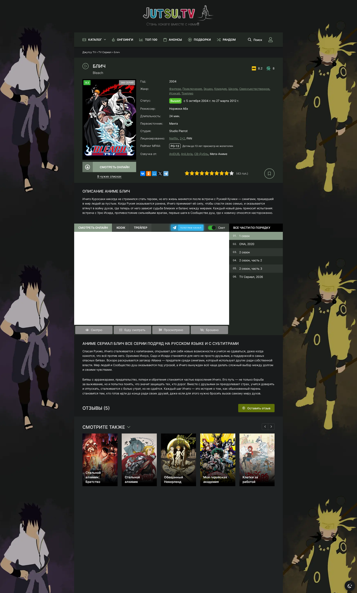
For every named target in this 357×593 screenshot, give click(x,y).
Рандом (229, 39)
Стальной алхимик (132, 479)
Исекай (174, 93)
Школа (233, 88)
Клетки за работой (250, 479)
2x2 (182, 138)
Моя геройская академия (215, 479)
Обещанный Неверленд (173, 479)
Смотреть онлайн (114, 167)
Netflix (173, 138)
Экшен (208, 88)
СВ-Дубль (201, 154)
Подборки (202, 39)
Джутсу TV (89, 52)
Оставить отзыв (258, 408)
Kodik (121, 227)
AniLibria (187, 154)
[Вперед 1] (271, 427)
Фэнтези (175, 88)
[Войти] (270, 40)
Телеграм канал (190, 227)
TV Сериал (104, 52)
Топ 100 (151, 39)
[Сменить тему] (350, 586)
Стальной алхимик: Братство (93, 477)
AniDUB (174, 154)
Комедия (220, 88)
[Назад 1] (265, 427)
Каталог (95, 39)
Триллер (187, 93)
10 (231, 173)
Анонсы (175, 39)
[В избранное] (269, 173)
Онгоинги (125, 39)
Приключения (192, 88)
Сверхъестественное (254, 88)
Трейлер (140, 227)
